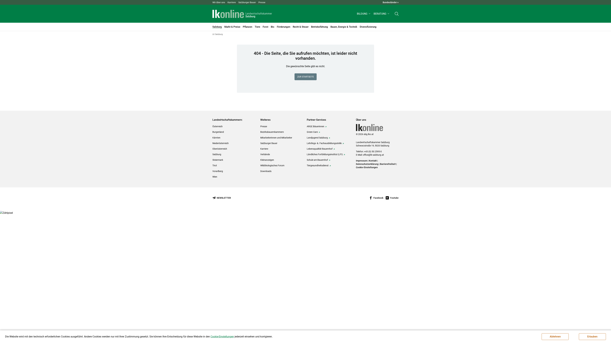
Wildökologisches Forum (272, 165)
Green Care (312, 132)
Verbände (265, 154)
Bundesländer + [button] (391, 2)
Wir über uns (218, 2)
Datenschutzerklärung (367, 164)
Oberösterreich (219, 149)
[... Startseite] (242, 14)
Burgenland (218, 132)
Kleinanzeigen (267, 160)
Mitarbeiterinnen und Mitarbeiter (276, 137)
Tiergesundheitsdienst (318, 165)
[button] (364, 14)
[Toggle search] (397, 14)
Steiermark (217, 160)
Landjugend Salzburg (317, 137)
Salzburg (216, 154)
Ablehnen (555, 336)
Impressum (361, 160)
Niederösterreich (220, 143)
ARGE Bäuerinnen (315, 126)
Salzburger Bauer (247, 2)
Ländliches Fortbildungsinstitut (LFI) (325, 154)
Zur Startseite (305, 76)
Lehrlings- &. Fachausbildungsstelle (324, 143)
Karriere (232, 2)
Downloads (265, 171)
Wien (214, 176)
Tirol (214, 165)
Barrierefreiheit (388, 164)
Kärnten (216, 137)
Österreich (217, 126)
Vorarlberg (217, 171)
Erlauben (592, 336)
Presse (261, 2)
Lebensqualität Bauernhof (320, 149)
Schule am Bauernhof (317, 160)
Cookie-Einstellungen (367, 167)
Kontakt (373, 160)
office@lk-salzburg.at (373, 155)
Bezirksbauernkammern (272, 132)
